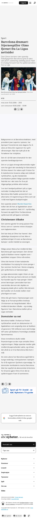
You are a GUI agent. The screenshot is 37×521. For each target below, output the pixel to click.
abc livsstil (18, 516)
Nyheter (4, 459)
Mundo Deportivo (24, 204)
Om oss (3, 486)
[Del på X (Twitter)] (18, 109)
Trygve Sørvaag (19, 497)
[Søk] (35, 3)
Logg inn (23, 3)
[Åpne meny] (30, 3)
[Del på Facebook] (15, 109)
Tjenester (4, 477)
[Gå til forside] (9, 3)
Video (3, 491)
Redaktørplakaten (24, 502)
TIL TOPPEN (5, 435)
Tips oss (6, 450)
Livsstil (3, 468)
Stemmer (4, 463)
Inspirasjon (5, 472)
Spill (2, 482)
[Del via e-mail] (21, 109)
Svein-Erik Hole (15, 499)
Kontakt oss (7, 444)
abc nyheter (7, 516)
